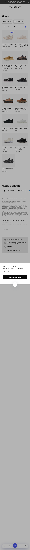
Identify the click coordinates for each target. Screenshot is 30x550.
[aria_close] (15, 284)
